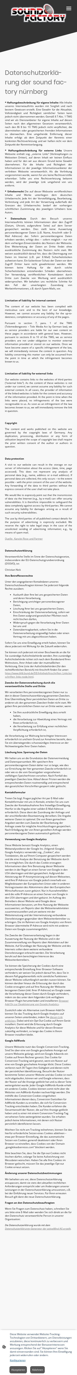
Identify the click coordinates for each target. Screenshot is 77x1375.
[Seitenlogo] (38, 12)
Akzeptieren (18, 1370)
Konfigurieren (17, 1360)
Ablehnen (37, 1370)
